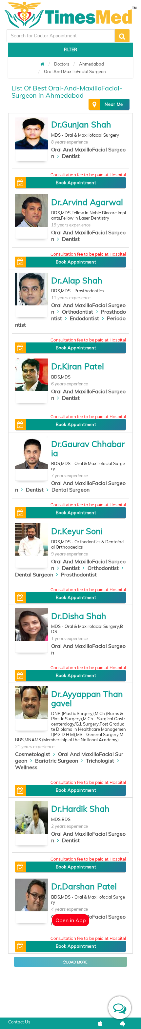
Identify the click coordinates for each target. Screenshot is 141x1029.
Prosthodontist (79, 574)
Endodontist (84, 318)
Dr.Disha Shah (78, 616)
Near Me (114, 104)
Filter (70, 49)
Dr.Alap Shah (76, 280)
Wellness (26, 767)
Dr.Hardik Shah (80, 809)
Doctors (61, 64)
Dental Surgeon (70, 489)
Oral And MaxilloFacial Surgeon (75, 71)
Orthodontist (77, 311)
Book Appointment (76, 182)
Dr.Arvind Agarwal (87, 202)
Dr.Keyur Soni (77, 531)
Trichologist (100, 760)
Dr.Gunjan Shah (81, 124)
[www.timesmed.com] (42, 64)
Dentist (71, 156)
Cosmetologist (32, 754)
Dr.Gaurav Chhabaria (88, 448)
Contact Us (19, 1021)
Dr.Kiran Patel (77, 366)
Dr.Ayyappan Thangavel (87, 698)
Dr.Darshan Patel (84, 886)
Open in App (70, 920)
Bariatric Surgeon (56, 760)
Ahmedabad (91, 64)
